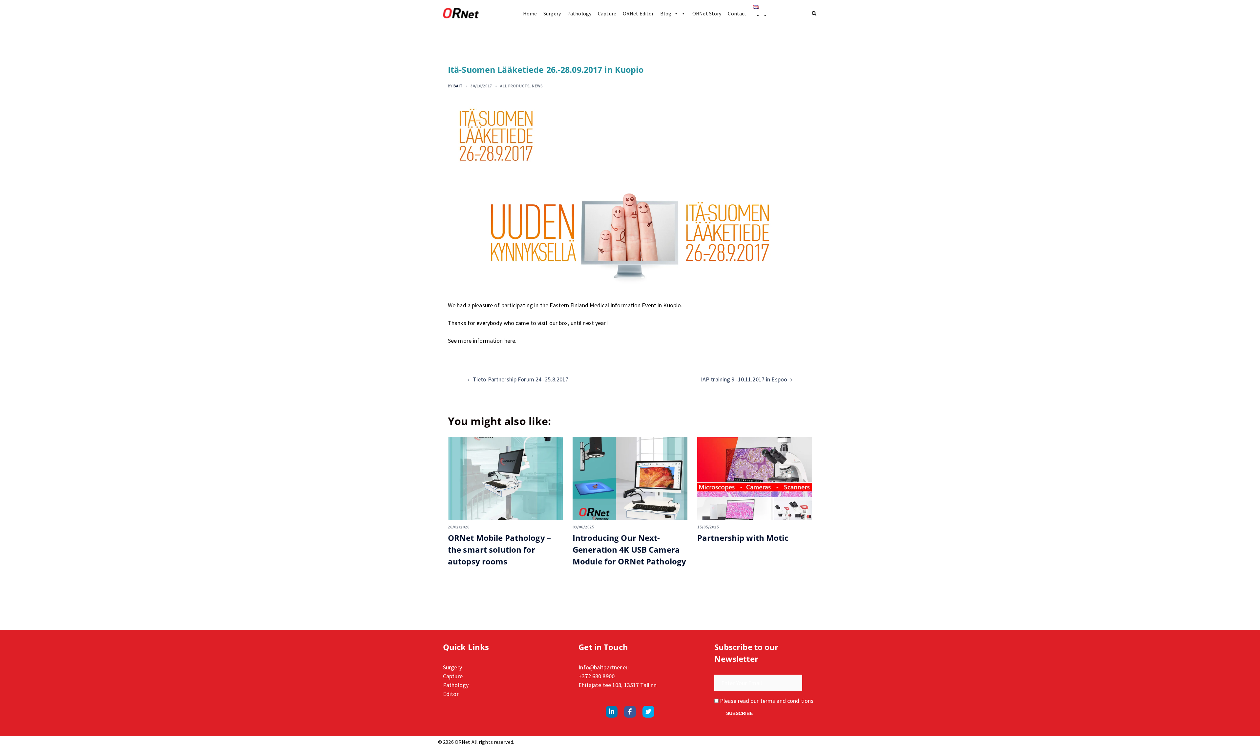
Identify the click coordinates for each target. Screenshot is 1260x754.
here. (510, 340)
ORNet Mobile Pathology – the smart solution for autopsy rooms (499, 549)
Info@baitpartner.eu (603, 667)
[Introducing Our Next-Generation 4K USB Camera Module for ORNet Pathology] (630, 478)
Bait (458, 85)
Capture (607, 13)
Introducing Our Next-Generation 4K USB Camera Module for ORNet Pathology (629, 549)
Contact (737, 13)
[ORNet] (461, 13)
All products (515, 85)
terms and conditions (786, 700)
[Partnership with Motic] (754, 478)
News (537, 85)
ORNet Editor (638, 13)
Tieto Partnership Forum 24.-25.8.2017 (520, 379)
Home (530, 13)
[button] (814, 13)
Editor (451, 694)
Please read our (766, 700)
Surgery (552, 13)
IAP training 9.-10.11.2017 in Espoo (744, 379)
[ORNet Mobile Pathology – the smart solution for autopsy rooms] (505, 478)
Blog (665, 13)
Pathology (579, 13)
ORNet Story (706, 13)
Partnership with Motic (742, 537)
